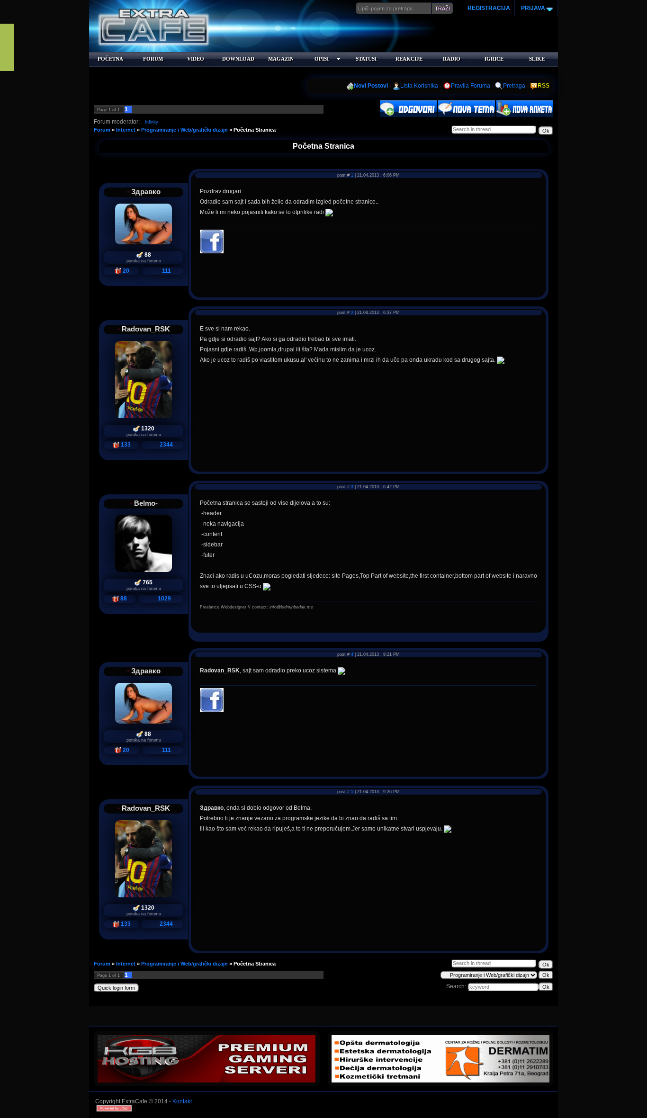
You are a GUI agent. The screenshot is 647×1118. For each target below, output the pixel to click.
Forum (102, 130)
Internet (125, 130)
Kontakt (182, 1101)
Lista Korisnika (419, 85)
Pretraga (514, 85)
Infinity (151, 122)
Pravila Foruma (470, 85)
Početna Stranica (255, 130)
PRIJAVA (532, 8)
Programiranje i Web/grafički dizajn (184, 130)
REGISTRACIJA (488, 8)
